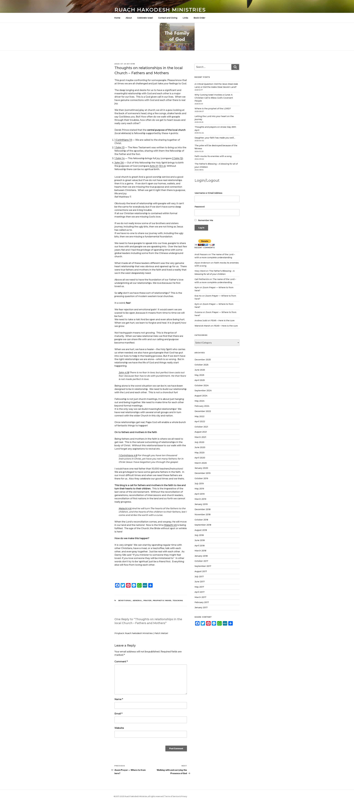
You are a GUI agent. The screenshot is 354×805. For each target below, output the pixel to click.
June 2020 (200, 447)
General (137, 601)
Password (200, 206)
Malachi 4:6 (125, 508)
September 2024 (203, 390)
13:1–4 (162, 166)
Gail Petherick (202, 279)
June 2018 (200, 540)
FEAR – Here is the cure (223, 320)
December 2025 (203, 359)
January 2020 (201, 468)
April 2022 (200, 421)
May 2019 (199, 488)
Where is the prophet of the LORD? (213, 108)
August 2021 (201, 432)
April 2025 (200, 380)
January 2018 (201, 556)
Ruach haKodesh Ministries (160, 10)
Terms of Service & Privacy (176, 796)
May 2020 (200, 452)
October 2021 (201, 427)
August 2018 (201, 530)
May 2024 (199, 401)
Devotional (125, 601)
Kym (133, 64)
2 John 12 (177, 158)
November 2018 (202, 514)
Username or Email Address (208, 193)
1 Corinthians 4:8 (128, 455)
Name (118, 699)
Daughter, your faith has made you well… (215, 137)
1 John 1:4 (119, 158)
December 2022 (203, 411)
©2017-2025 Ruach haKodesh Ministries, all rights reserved (138, 796)
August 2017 (201, 571)
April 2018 (200, 545)
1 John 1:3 (119, 147)
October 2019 (201, 478)
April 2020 (200, 457)
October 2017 (201, 561)
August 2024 (201, 395)
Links (185, 18)
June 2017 (200, 581)
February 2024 (202, 406)
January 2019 (201, 504)
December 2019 (202, 473)
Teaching (178, 601)
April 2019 (200, 494)
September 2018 (203, 525)
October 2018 (201, 519)
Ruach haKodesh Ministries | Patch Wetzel (146, 633)
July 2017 (199, 576)
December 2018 (202, 509)
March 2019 (200, 499)
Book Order (199, 18)
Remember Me (205, 220)
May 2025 (199, 375)
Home (117, 18)
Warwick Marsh (202, 326)
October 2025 (201, 364)
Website (119, 728)
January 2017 (201, 607)
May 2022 (199, 416)
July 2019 (199, 483)
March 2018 (200, 550)
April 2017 (200, 592)
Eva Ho (198, 296)
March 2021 (200, 437)
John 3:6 (119, 162)
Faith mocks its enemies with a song (213, 156)
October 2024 (202, 385)
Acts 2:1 (154, 166)
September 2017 (203, 566)
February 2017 (202, 602)
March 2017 (200, 597)
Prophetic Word (162, 601)
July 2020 (199, 442)
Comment (121, 661)
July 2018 (199, 535)
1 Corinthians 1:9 (123, 140)
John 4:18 (124, 372)
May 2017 (199, 587)
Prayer (148, 601)
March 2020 (201, 463)
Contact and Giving (167, 18)
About (129, 18)
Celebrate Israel (145, 18)
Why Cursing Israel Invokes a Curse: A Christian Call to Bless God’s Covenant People (214, 98)
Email (118, 713)
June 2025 (200, 370)
